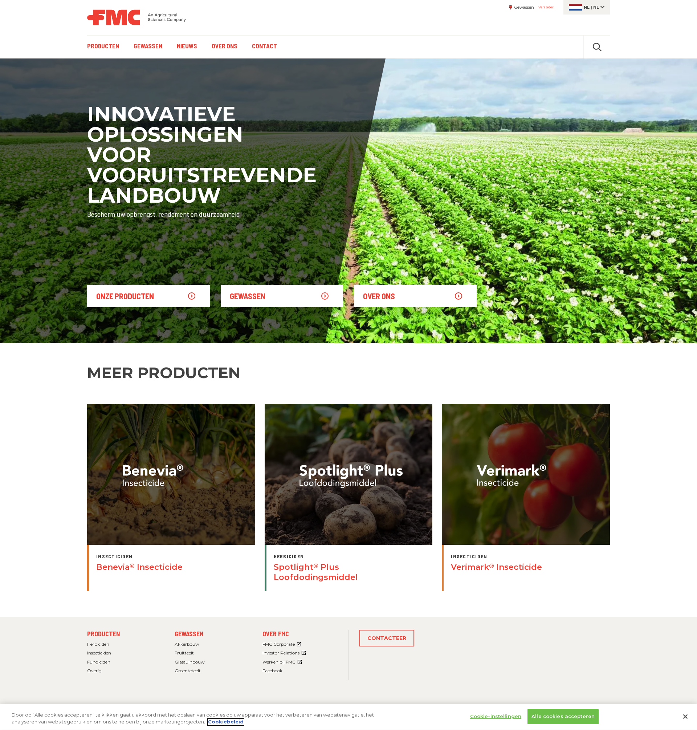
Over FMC (275, 634)
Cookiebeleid (226, 722)
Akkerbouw (187, 644)
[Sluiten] (685, 717)
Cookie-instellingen (495, 716)
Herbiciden (98, 644)
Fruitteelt (184, 653)
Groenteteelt (188, 670)
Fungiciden (98, 662)
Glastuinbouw (190, 662)
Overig (94, 670)
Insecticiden (99, 653)
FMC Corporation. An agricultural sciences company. (136, 17)
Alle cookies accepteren (563, 716)
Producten (103, 634)
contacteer (386, 638)
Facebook (272, 670)
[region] (348, 717)
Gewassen (189, 634)
